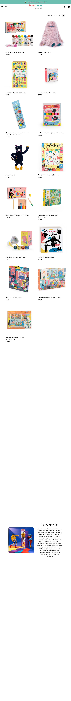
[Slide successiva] (32, 34)
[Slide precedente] (6, 34)
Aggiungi (33, 47)
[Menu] (2, 7)
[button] (57, 15)
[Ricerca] (6, 7)
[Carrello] (69, 7)
